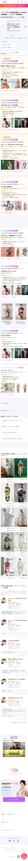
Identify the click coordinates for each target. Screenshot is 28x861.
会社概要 (16, 851)
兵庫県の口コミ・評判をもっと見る (18, 722)
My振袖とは (12, 848)
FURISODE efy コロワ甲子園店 (16, 679)
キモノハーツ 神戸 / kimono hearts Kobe (17, 599)
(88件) (9, 275)
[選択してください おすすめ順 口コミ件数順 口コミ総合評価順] (19, 52)
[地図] (21, 72)
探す (18, 2)
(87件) (9, 190)
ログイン (21, 2)
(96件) (9, 109)
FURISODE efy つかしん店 (15, 697)
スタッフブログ (20, 848)
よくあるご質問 (7, 849)
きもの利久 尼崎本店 (13, 640)
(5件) (9, 374)
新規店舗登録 (22, 851)
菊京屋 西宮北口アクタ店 (15, 659)
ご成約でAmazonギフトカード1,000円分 (8, 100)
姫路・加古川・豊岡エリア (7, 47)
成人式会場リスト (15, 849)
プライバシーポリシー (8, 851)
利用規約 (22, 849)
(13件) (9, 239)
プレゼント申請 (14, 799)
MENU (25, 2)
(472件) (9, 148)
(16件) (9, 339)
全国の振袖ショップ (16, 8)
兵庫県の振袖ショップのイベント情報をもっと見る (15, 37)
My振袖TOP (6, 848)
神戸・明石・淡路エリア (7, 44)
